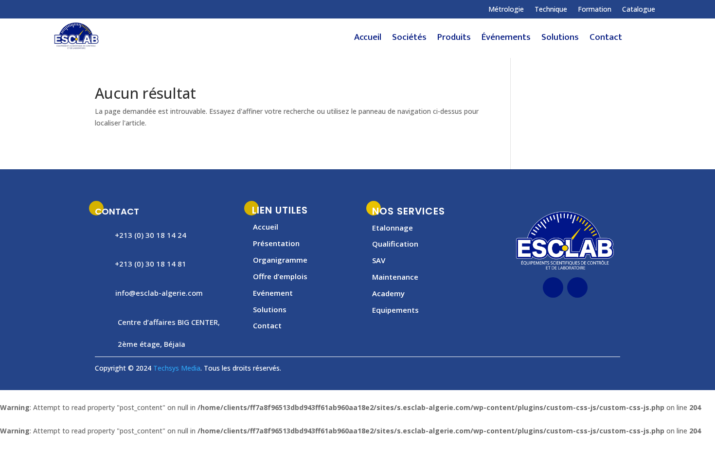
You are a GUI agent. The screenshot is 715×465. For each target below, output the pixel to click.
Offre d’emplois (280, 276)
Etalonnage (392, 227)
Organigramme (280, 260)
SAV (378, 260)
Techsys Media (176, 368)
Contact (606, 39)
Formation (594, 10)
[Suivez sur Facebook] (80, 9)
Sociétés (409, 39)
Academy (388, 293)
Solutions (560, 39)
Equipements (395, 310)
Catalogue (638, 10)
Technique (551, 10)
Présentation (276, 243)
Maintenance (395, 277)
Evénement (273, 293)
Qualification (395, 244)
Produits (454, 39)
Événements (506, 39)
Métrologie (506, 10)
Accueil (367, 39)
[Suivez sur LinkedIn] (99, 9)
